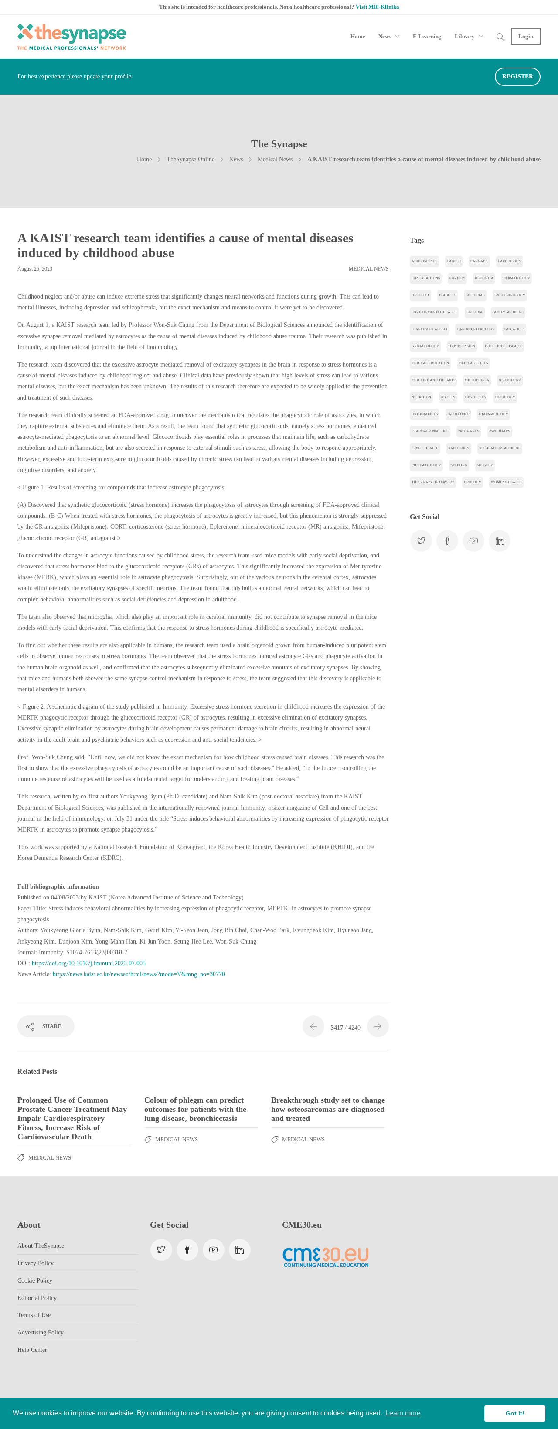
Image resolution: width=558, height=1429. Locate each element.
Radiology (459, 448)
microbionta (477, 380)
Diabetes (447, 295)
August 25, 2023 (34, 269)
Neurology (510, 380)
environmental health (434, 312)
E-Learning (427, 36)
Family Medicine (508, 312)
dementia (484, 278)
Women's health (506, 482)
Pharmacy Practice (430, 431)
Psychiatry (499, 431)
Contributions (426, 278)
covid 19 (457, 278)
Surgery (485, 465)
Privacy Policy (35, 1263)
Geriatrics (514, 329)
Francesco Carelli (429, 329)
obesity (448, 397)
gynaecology (425, 346)
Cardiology (509, 261)
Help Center (32, 1350)
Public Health (425, 448)
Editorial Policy (37, 1298)
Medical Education (430, 363)
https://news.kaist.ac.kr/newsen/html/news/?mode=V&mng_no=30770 (139, 974)
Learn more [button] (403, 1413)
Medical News (275, 159)
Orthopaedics (425, 414)
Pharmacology (493, 414)
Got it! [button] (515, 1413)
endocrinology (509, 295)
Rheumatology (426, 465)
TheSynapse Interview (433, 482)
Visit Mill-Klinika (377, 6)
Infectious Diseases (503, 346)
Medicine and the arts (433, 380)
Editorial (475, 295)
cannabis (479, 261)
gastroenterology (476, 329)
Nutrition (421, 397)
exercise (474, 312)
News (384, 36)
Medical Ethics (473, 363)
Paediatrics (458, 414)
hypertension (462, 346)
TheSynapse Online (190, 159)
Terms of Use (34, 1315)
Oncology (505, 397)
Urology (472, 482)
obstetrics (475, 397)
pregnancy (469, 431)
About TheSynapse (40, 1245)
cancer (454, 261)
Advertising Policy (40, 1332)
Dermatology (516, 278)
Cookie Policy (34, 1280)
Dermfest (420, 295)
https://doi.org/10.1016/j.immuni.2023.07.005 (89, 963)
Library (465, 36)
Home (357, 36)
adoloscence (424, 261)
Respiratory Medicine (500, 448)
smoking (459, 465)
